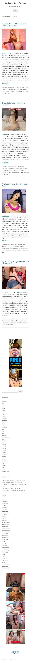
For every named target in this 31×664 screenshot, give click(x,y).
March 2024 (4, 520)
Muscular (4, 441)
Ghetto (3, 429)
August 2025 (5, 503)
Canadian (4, 168)
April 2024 (4, 518)
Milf (3, 439)
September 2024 (6, 513)
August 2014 (5, 552)
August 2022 (5, 533)
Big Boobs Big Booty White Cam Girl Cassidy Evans (15, 263)
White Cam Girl (23, 322)
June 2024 (4, 514)
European (4, 427)
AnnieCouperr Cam (16, 91)
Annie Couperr (15, 89)
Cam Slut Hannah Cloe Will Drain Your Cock (12, 482)
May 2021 (4, 543)
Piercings (17, 168)
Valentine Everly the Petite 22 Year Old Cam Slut (13, 490)
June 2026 (4, 499)
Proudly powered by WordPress (9, 660)
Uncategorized (5, 471)
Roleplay (22, 87)
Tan (3, 463)
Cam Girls (15, 653)
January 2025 (5, 511)
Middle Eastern (5, 437)
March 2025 (4, 509)
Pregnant (4, 448)
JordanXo (4, 134)
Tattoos (26, 87)
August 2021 (5, 539)
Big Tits (18, 166)
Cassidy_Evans (22, 292)
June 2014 (4, 556)
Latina (18, 87)
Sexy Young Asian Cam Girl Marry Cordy (11, 488)
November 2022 (5, 530)
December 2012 (5, 568)
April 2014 (4, 558)
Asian (3, 405)
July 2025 (4, 505)
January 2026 (5, 501)
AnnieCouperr (5, 53)
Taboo (3, 461)
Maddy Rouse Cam (23, 248)
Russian (4, 456)
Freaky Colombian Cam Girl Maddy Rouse (15, 185)
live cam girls (15, 651)
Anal (15, 87)
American (16, 319)
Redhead (4, 450)
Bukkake (4, 416)
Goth (3, 431)
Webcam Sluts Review (15, 3)
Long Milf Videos (15, 652)
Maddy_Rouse (5, 250)
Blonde (3, 410)
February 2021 (5, 547)
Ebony (3, 423)
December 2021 (5, 537)
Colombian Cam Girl (6, 248)
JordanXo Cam (10, 172)
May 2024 (4, 516)
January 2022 (5, 535)
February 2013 (5, 564)
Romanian (4, 454)
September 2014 (6, 551)
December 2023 (5, 522)
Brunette (22, 166)
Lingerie (9, 168)
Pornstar (4, 446)
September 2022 (6, 532)
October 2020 (5, 549)
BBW (3, 406)
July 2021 (4, 541)
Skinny (25, 168)
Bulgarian (4, 418)
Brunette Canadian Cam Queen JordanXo (13, 104)
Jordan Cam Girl (20, 170)
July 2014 (4, 554)
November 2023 (5, 524)
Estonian (4, 425)
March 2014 (4, 560)
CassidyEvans (15, 322)
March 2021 (4, 545)
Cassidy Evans (15, 320)
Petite (12, 168)
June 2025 (4, 507)
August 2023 (5, 526)
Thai (3, 467)
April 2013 (4, 562)
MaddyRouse (12, 250)
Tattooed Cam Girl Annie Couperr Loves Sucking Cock (14, 25)
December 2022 (5, 528)
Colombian (23, 244)
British (3, 412)
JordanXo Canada (18, 172)
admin (8, 93)
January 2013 (5, 566)
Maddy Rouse (5, 216)
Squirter (4, 170)
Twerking (4, 89)
